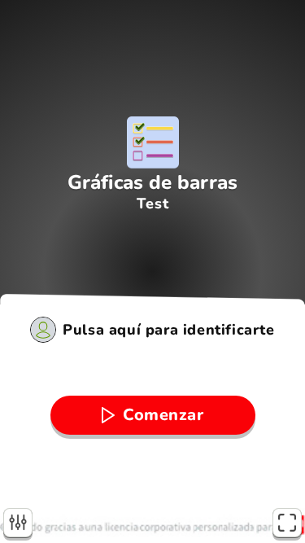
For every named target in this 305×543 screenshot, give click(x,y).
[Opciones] (18, 522)
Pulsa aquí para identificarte (168, 329)
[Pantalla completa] (287, 522)
